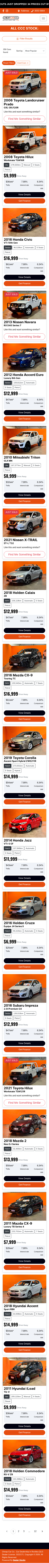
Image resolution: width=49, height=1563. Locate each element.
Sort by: (19, 51)
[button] (43, 18)
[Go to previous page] (7, 1531)
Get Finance (24, 201)
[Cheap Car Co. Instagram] (7, 10)
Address (25, 11)
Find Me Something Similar (24, 118)
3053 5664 (39, 11)
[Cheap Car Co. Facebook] (4, 10)
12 (35, 1531)
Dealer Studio (19, 1560)
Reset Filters (8, 63)
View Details (24, 194)
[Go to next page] (42, 1531)
